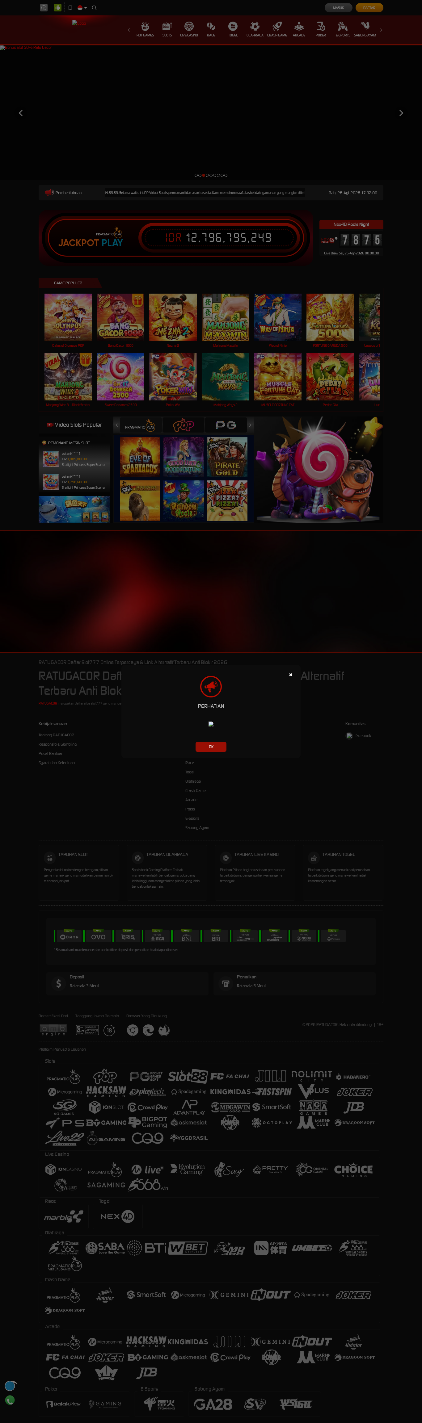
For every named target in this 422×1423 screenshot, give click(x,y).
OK (211, 746)
